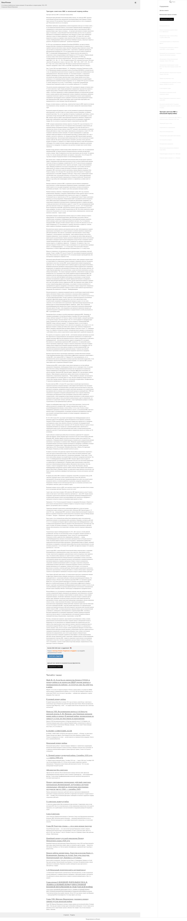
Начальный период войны (56, 743)
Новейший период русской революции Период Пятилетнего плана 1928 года (65, 839)
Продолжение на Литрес (167, 19)
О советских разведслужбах (57, 801)
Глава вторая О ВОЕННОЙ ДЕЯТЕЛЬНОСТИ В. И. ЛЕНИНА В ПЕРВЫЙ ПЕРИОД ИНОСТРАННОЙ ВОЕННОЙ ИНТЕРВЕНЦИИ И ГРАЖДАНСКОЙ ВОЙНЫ (69, 884)
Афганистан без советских (57, 770)
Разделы (72, 915)
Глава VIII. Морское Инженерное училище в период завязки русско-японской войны (67, 900)
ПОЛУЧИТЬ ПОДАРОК (55, 656)
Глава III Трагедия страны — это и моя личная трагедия (69, 826)
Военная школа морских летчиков (168, 14)
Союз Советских (53, 814)
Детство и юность (164, 10)
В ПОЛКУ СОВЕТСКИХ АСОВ (59, 731)
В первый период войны (56, 699)
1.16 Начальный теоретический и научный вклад (66, 870)
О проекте (66, 915)
